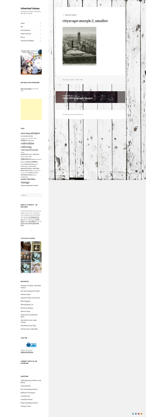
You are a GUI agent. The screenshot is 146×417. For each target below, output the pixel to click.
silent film (35, 172)
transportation (24, 177)
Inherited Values (30, 8)
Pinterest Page (25, 311)
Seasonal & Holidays (27, 41)
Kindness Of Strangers (28, 393)
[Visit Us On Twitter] (133, 414)
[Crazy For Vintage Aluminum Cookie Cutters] (36, 268)
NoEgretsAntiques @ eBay (29, 403)
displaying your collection (30, 154)
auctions (25, 136)
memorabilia (32, 166)
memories (24, 168)
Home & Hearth (26, 34)
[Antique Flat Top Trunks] (26, 246)
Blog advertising (26, 89)
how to (36, 164)
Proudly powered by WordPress (73, 114)
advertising (25, 133)
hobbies (35, 162)
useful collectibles (28, 179)
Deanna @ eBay (26, 386)
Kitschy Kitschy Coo (27, 304)
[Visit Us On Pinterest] (138, 414)
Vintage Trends (26, 406)
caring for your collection (27, 138)
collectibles (27, 143)
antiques (35, 133)
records (22, 172)
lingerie (26, 166)
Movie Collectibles (33, 168)
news (30, 170)
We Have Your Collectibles (29, 329)
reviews (30, 173)
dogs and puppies (25, 156)
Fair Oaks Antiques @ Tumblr (30, 291)
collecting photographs (29, 150)
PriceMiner (32, 221)
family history (38, 159)
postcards (34, 170)
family (32, 159)
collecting (26, 146)
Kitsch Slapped (25, 301)
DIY (22, 27)
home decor (29, 164)
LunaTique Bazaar (27, 399)
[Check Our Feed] (141, 414)
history (28, 162)
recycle (26, 172)
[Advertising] (36, 257)
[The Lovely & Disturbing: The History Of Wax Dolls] (26, 257)
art (22, 136)
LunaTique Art (25, 396)
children (24, 140)
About (23, 23)
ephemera (26, 158)
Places (23, 37)
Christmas (30, 140)
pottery (38, 170)
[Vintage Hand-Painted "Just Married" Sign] (26, 268)
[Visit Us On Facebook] (135, 414)
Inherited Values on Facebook (30, 298)
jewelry (23, 166)
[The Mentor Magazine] (36, 246)
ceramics (35, 138)
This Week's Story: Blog (28, 326)
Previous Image (70, 15)
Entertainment (25, 30)
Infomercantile (25, 294)
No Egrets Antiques (27, 308)
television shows (27, 175)
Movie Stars (24, 170)
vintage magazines (27, 185)
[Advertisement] (31, 109)
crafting (22, 152)
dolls (30, 156)
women (35, 185)
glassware (23, 162)
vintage (25, 182)
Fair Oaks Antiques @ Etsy (29, 389)
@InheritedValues (27, 352)
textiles (34, 175)
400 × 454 (80, 80)
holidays (22, 164)
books (31, 136)
